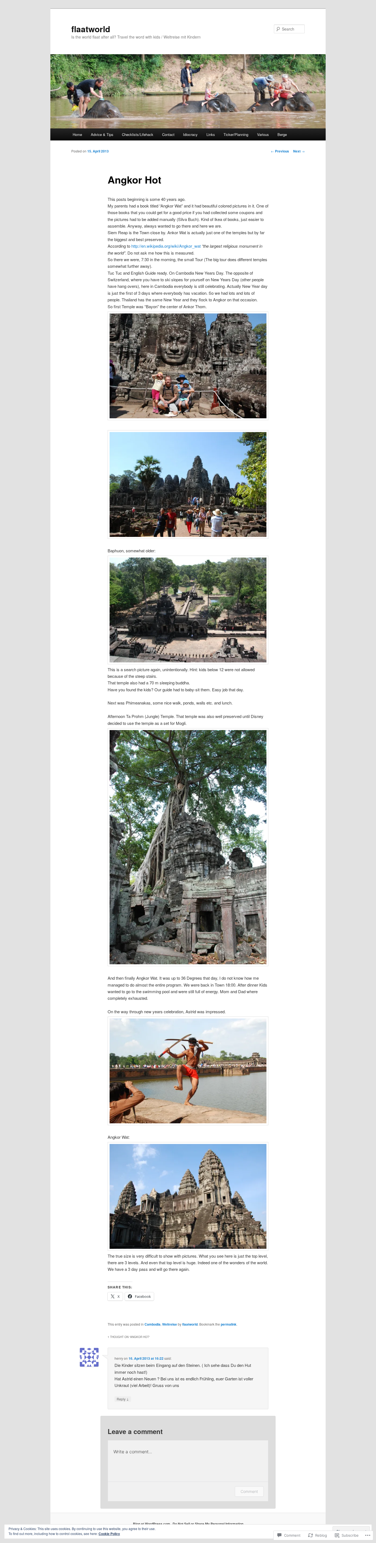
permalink (228, 1324)
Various (263, 134)
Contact (168, 134)
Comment (249, 1491)
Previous (280, 151)
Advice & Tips (102, 134)
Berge (282, 134)
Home (77, 134)
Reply (123, 1398)
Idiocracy (190, 134)
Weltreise (169, 1324)
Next (299, 151)
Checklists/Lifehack (137, 134)
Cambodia (152, 1324)
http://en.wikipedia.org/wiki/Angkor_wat (166, 246)
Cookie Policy (109, 1533)
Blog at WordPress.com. (152, 1523)
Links (210, 134)
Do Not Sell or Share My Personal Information (208, 1523)
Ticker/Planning (236, 134)
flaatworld (90, 29)
